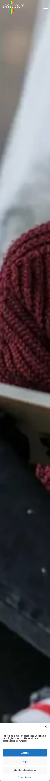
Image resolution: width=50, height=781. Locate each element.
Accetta (25, 753)
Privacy (28, 777)
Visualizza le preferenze (25, 770)
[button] (45, 726)
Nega (25, 761)
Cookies (21, 777)
